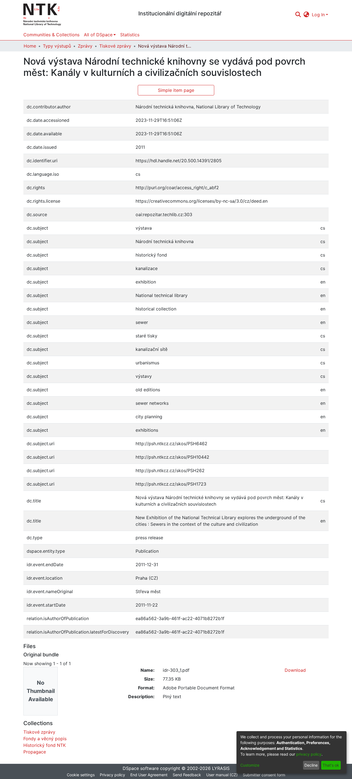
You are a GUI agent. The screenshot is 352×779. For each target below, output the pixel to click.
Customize (249, 765)
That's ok (331, 765)
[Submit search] (298, 14)
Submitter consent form (264, 774)
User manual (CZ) (222, 774)
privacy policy (308, 754)
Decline (311, 765)
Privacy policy (112, 774)
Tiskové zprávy (115, 46)
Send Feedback (187, 774)
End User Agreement (148, 774)
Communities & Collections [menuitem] (51, 34)
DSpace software (141, 768)
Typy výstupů (57, 46)
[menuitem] (306, 14)
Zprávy (85, 46)
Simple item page (176, 90)
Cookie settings (81, 774)
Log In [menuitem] (318, 14)
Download (295, 670)
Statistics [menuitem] (129, 34)
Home (30, 46)
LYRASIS (221, 768)
